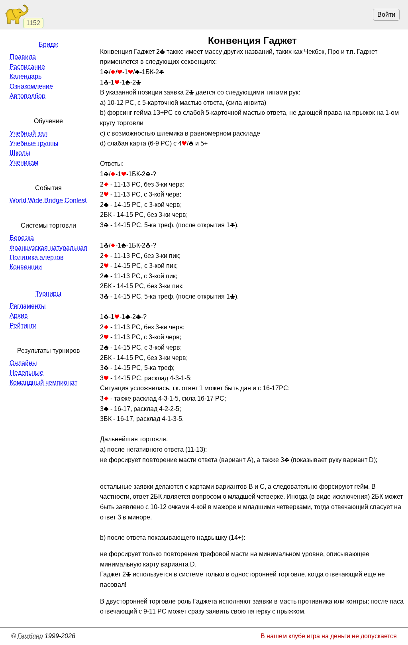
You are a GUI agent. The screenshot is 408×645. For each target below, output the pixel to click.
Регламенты (28, 306)
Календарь (25, 76)
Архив (19, 315)
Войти (386, 14)
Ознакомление (31, 86)
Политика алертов (37, 257)
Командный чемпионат (43, 382)
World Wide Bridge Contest (48, 200)
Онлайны (23, 363)
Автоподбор (27, 95)
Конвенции (26, 267)
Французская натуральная (48, 247)
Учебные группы (34, 143)
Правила (23, 56)
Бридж (48, 44)
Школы (20, 152)
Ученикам (24, 162)
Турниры (48, 293)
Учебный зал (28, 133)
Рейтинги (23, 325)
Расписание (27, 66)
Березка (22, 237)
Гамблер (30, 636)
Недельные (26, 372)
